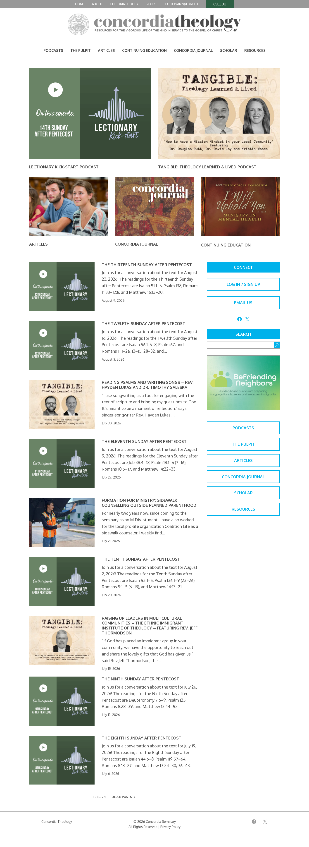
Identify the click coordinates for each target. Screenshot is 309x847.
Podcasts (243, 427)
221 (104, 797)
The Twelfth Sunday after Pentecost (143, 323)
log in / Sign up (243, 284)
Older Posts (123, 797)
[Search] (277, 345)
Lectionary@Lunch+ (181, 4)
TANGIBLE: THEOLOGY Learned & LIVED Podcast (207, 166)
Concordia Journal (136, 244)
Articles (38, 244)
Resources (243, 509)
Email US (243, 302)
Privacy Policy (170, 827)
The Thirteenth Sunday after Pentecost (147, 264)
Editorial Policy (124, 4)
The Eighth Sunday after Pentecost (141, 738)
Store (151, 4)
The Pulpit (243, 444)
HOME (80, 4)
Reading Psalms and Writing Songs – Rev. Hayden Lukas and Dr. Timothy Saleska (147, 385)
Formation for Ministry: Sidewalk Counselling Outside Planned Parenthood (149, 503)
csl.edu (219, 4)
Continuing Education (226, 244)
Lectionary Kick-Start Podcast (64, 166)
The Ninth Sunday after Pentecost (140, 679)
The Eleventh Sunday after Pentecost (144, 441)
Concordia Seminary (161, 821)
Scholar (243, 492)
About (97, 4)
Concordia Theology (56, 821)
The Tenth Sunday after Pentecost (141, 559)
